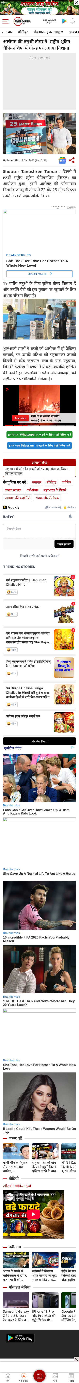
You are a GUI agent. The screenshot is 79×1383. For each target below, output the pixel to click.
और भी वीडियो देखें (17, 1186)
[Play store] (64, 21)
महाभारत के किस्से (55, 490)
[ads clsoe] (76, 1359)
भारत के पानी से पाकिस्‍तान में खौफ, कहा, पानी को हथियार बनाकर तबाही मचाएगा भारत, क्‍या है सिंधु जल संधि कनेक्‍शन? (15, 1275)
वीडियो (14, 1178)
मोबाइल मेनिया (19, 1287)
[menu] (6, 21)
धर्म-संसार (32, 490)
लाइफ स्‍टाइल (13, 490)
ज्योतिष (66, 482)
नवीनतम (15, 1246)
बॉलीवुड (23, 31)
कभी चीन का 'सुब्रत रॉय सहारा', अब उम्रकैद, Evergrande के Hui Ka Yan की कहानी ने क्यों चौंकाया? (15, 1166)
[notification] (72, 21)
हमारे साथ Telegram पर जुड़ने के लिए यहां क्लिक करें (39, 445)
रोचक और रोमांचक (47, 497)
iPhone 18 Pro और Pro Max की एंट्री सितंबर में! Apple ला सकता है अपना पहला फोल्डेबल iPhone (44, 1315)
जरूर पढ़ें (15, 1138)
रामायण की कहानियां (17, 497)
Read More (20, 418)
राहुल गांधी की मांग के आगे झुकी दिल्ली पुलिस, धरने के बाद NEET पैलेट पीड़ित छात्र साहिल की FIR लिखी (44, 1166)
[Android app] (20, 1338)
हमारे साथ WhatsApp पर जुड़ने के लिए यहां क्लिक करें (39, 434)
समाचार (7, 31)
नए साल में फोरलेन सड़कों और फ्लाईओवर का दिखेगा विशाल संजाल (37, 471)
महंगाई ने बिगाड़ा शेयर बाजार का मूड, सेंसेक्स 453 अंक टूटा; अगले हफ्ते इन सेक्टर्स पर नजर (44, 1275)
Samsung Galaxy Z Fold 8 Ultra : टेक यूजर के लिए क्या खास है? (16, 1315)
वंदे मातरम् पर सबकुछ (48, 31)
